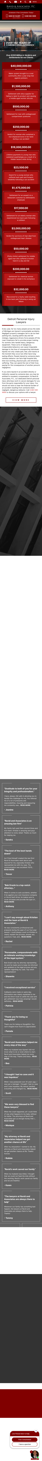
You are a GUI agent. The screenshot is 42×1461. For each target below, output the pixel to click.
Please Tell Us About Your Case (14, 1342)
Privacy (18, 1369)
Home (5, 1)
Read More (25, 805)
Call (10, 1)
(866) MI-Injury (14, 16)
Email (15, 1)
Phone (4, 1324)
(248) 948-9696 (30, 16)
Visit (21, 1)
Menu (35, 2)
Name (4, 1315)
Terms (22, 1369)
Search (25, 1)
